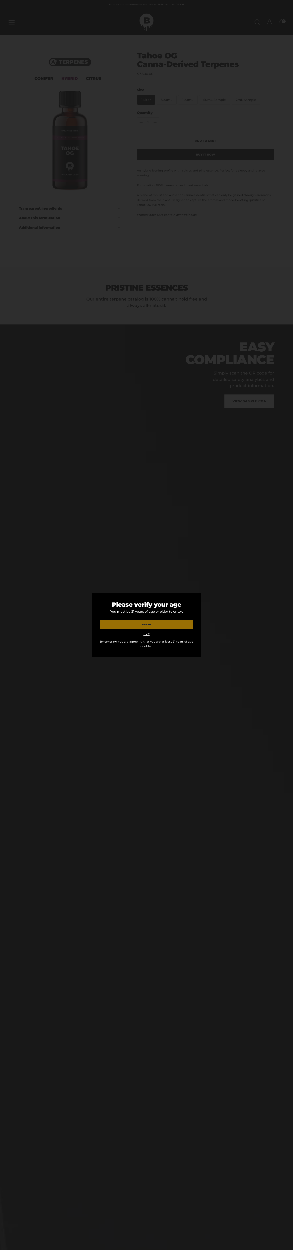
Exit (147, 634)
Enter (146, 624)
